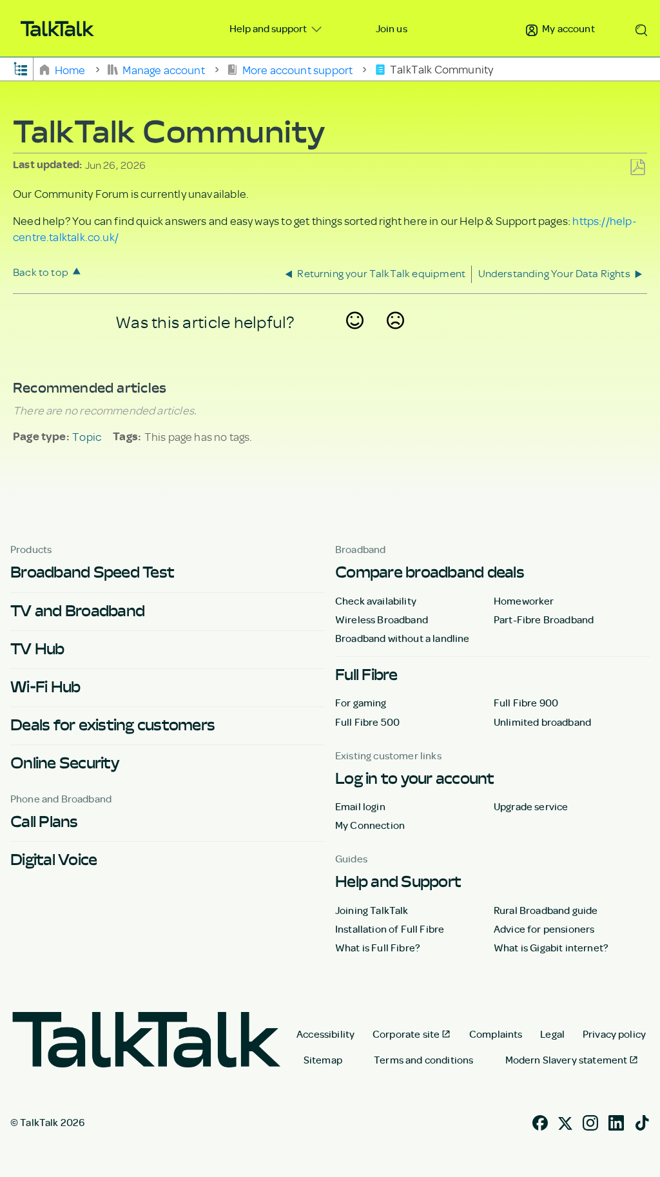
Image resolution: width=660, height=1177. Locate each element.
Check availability (375, 600)
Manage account (164, 69)
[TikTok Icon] (642, 1121)
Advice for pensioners (544, 928)
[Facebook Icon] (540, 1121)
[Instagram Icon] (590, 1121)
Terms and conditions (423, 1059)
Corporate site (406, 1033)
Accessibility (325, 1033)
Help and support (269, 28)
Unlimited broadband (542, 721)
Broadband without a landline (402, 638)
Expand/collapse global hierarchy (21, 67)
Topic (86, 436)
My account (567, 28)
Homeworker (524, 600)
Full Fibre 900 (526, 702)
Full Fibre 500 (367, 721)
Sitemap (323, 1059)
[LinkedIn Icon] (616, 1121)
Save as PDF (637, 168)
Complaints (496, 1033)
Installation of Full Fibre (389, 928)
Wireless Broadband (381, 619)
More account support (297, 69)
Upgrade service (531, 806)
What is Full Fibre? (377, 947)
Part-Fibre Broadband (544, 619)
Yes (355, 337)
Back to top (40, 271)
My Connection (370, 825)
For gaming (361, 702)
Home (70, 69)
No (396, 337)
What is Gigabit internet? (551, 947)
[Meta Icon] (565, 1121)
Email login (360, 806)
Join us (391, 28)
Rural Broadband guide (545, 910)
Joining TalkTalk (372, 910)
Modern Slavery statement (566, 1059)
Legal (552, 1033)
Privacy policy (614, 1033)
